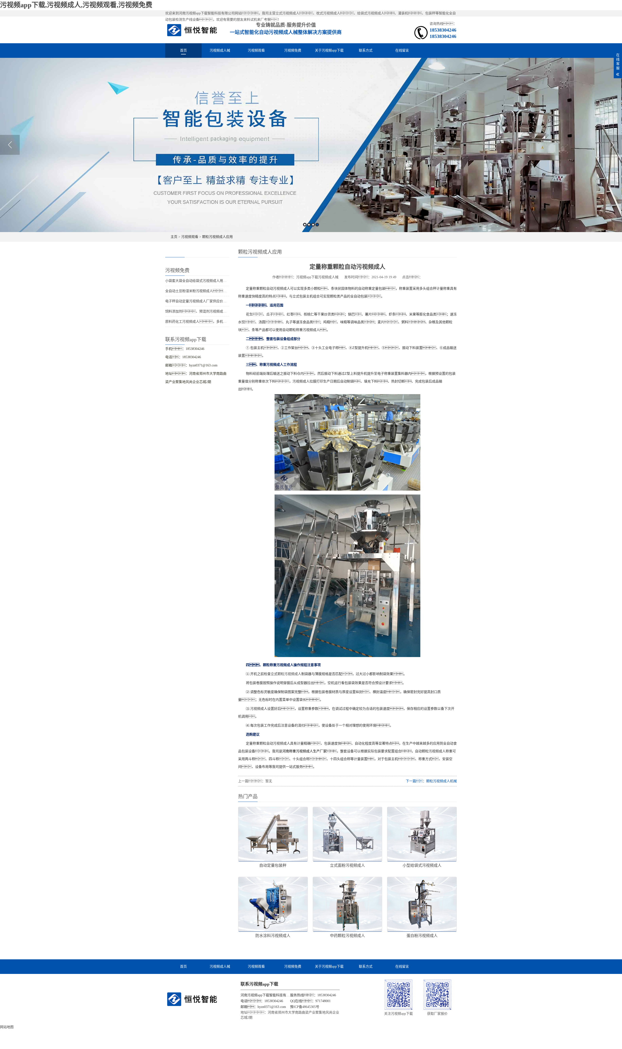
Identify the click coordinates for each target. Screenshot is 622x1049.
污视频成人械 (220, 50)
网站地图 (7, 1027)
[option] (311, 145)
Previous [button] (10, 145)
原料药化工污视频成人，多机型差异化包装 (204, 321)
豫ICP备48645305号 (304, 1007)
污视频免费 (292, 50)
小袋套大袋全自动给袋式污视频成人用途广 (197, 281)
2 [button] (309, 224)
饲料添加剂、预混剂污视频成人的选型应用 (204, 311)
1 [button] (305, 224)
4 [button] (317, 224)
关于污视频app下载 (329, 50)
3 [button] (313, 224)
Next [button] (612, 145)
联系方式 (365, 50)
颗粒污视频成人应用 (217, 237)
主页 (174, 237)
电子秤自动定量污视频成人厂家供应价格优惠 (199, 301)
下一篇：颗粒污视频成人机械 (431, 781)
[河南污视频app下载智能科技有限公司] (192, 30)
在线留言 (402, 50)
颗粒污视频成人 (289, 674)
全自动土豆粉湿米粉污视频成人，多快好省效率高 (209, 291)
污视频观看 (256, 50)
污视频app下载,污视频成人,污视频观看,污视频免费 (76, 5)
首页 (183, 50)
